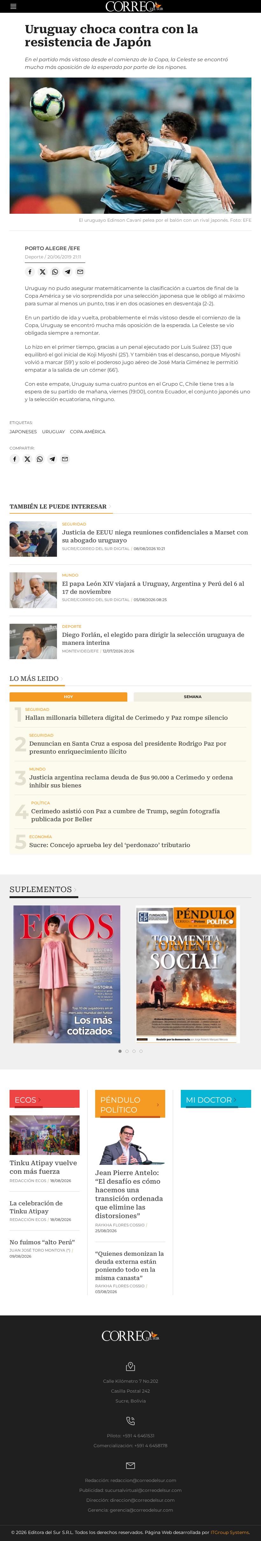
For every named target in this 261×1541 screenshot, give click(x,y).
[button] (130, 147)
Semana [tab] (192, 696)
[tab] (120, 1051)
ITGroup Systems (230, 1532)
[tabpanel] (70, 974)
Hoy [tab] (68, 696)
